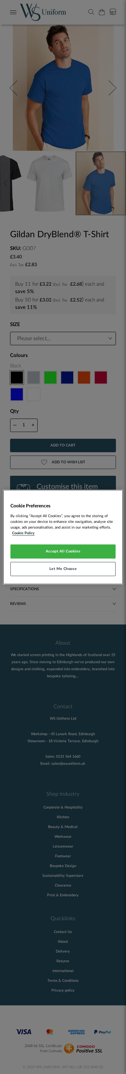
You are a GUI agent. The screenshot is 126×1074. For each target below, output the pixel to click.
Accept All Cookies (63, 551)
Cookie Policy (23, 533)
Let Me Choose (63, 569)
